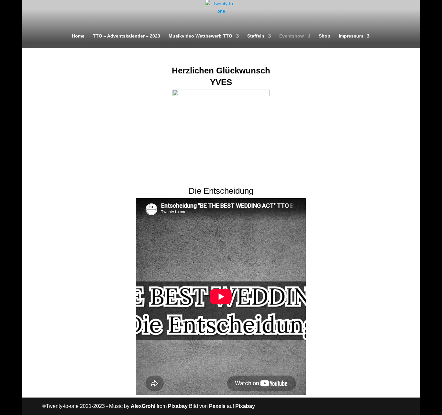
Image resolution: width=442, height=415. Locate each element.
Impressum (351, 36)
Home (78, 36)
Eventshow (291, 36)
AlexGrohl (143, 406)
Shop (324, 36)
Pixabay (178, 406)
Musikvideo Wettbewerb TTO (200, 36)
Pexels (217, 406)
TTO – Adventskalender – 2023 (126, 36)
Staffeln (255, 36)
